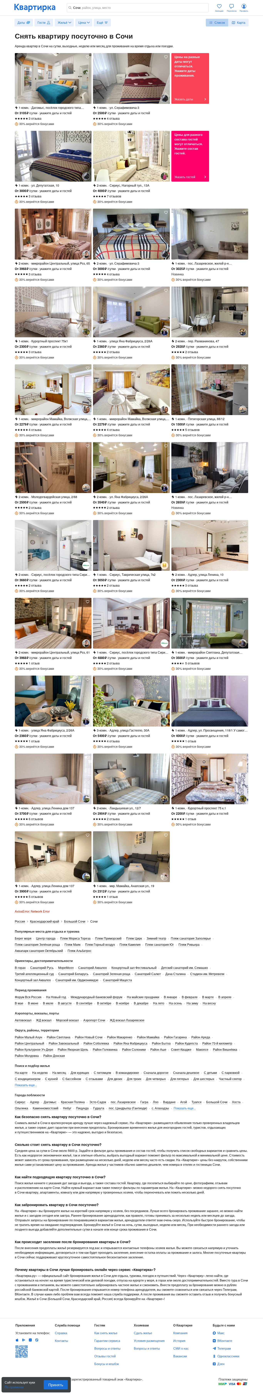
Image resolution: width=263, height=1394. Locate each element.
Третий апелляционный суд (34, 974)
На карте (21, 1072)
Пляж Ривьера (188, 944)
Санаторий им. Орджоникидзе (76, 980)
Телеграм (224, 1348)
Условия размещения (149, 1340)
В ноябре (122, 1003)
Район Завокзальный (64, 1043)
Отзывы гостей (105, 1356)
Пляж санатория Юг (159, 944)
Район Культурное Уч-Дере (34, 1049)
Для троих (134, 1079)
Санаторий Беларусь (73, 974)
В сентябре (84, 1003)
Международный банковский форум (96, 997)
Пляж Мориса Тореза (75, 938)
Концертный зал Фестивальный (134, 967)
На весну (209, 1003)
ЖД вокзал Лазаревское (127, 1020)
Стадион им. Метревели (207, 974)
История (179, 1340)
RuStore (37, 1340)
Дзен (220, 1364)
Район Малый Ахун (28, 1037)
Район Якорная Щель (73, 1049)
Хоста (236, 1102)
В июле (48, 1003)
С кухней (51, 1079)
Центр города (45, 938)
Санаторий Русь (42, 967)
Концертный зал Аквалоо (33, 980)
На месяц (59, 1072)
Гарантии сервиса (107, 1340)
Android (23, 1340)
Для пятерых (179, 1079)
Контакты (61, 1340)
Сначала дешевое (186, 1072)
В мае (19, 1003)
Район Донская (54, 1055)
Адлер (34, 1102)
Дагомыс (50, 1102)
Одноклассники (228, 1356)
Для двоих (114, 1079)
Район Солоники (134, 1049)
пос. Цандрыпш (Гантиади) (128, 1108)
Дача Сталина (175, 974)
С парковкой (231, 1072)
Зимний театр (156, 938)
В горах (20, 967)
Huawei (30, 1340)
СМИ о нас (181, 1348)
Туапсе (197, 1102)
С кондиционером (27, 1079)
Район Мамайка (148, 1037)
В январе (170, 997)
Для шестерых (203, 1079)
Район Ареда (200, 1037)
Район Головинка (105, 1049)
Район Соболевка (96, 1043)
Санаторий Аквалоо (92, 967)
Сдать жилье (143, 1333)
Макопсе (202, 1049)
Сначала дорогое (156, 1072)
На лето (158, 1003)
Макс (220, 1333)
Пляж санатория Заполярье (191, 938)
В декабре (141, 1003)
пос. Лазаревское (123, 1102)
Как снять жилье (105, 1333)
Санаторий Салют (148, 974)
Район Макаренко (119, 1037)
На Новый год (56, 997)
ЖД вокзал (43, 1020)
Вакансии (180, 1356)
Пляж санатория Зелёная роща (37, 944)
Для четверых (156, 1079)
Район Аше (158, 1049)
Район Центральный (29, 1043)
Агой (183, 1102)
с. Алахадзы (160, 1108)
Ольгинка (21, 1108)
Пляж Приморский (108, 938)
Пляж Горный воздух (100, 944)
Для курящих (80, 1072)
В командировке (127, 1072)
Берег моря (23, 938)
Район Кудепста (186, 1043)
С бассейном (71, 1079)
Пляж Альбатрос (79, 950)
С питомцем (102, 1072)
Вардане (169, 1102)
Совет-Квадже (181, 1049)
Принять (55, 1384)
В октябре (104, 1003)
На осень (175, 1003)
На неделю (40, 1072)
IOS (17, 1340)
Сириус (20, 1102)
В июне (33, 1003)
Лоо (155, 1102)
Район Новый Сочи (88, 1037)
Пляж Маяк (72, 944)
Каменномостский (45, 1108)
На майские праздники (143, 997)
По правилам (14, 1385)
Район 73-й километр (217, 1043)
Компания (180, 1333)
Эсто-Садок (97, 1102)
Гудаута (98, 1108)
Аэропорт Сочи (94, 1020)
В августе (65, 1003)
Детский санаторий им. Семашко (184, 967)
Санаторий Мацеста (117, 980)
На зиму (192, 1003)
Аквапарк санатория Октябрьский (39, 950)
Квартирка (37, 7)
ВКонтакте (224, 1340)
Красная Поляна (73, 1102)
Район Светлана (58, 1037)
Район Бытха (161, 1043)
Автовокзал (23, 1020)
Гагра (144, 1102)
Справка (61, 1333)
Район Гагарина (175, 1037)
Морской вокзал (67, 1020)
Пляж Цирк (134, 938)
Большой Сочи (216, 1102)
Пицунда (82, 1108)
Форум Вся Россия (28, 997)
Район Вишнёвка (225, 1049)
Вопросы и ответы (107, 1348)
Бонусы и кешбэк (106, 1364)
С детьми (210, 1072)
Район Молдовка (27, 1055)
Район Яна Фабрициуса (130, 1043)
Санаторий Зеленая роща (111, 974)
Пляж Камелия (130, 944)
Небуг (67, 1108)
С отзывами (94, 1079)
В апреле (224, 997)
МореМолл (66, 967)
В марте (208, 997)
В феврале (190, 997)
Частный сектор (230, 1079)
